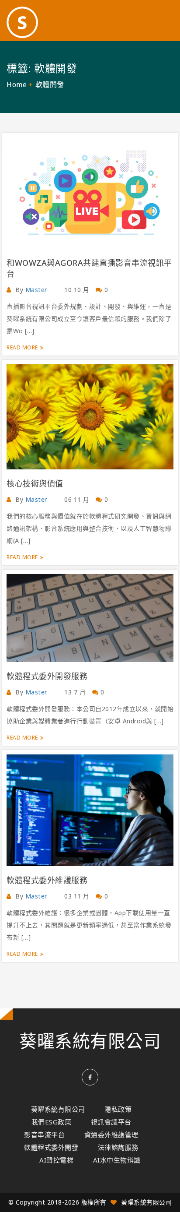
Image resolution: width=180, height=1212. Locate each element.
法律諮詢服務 (118, 1147)
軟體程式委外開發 (51, 1147)
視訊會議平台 (111, 1121)
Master (36, 289)
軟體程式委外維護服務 (47, 880)
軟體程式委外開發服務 (47, 676)
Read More (22, 347)
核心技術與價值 (35, 483)
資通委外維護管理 (111, 1134)
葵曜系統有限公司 (90, 1041)
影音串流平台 (44, 1134)
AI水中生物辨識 (117, 1160)
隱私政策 (118, 1109)
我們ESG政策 (51, 1121)
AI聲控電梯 (56, 1160)
